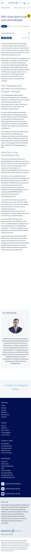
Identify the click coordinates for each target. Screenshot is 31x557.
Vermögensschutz (6, 448)
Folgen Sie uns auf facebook (13, 483)
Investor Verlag (5, 7)
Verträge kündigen (6, 473)
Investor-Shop (5, 435)
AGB (2, 468)
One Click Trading (6, 453)
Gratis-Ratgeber (6, 432)
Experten (4, 417)
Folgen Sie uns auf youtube (12, 493)
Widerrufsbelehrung (7, 466)
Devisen (3, 410)
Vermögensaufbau (6, 446)
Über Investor (5, 430)
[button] (29, 16)
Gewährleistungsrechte (8, 477)
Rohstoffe (4, 412)
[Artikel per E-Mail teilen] (8, 38)
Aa (25, 38)
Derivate (3, 408)
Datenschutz (5, 464)
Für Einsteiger (5, 443)
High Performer (5, 450)
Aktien (3, 405)
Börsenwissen (5, 414)
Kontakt (3, 426)
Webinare (4, 428)
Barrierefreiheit (5, 470)
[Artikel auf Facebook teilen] (2, 38)
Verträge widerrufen (7, 475)
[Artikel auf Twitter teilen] (5, 38)
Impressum (4, 461)
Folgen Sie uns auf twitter (12, 488)
